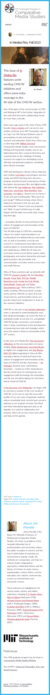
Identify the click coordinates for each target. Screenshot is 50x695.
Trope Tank (16, 278)
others (20, 194)
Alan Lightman (38, 188)
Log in (6, 684)
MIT (34, 501)
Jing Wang (28, 501)
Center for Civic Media (28, 281)
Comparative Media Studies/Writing (20, 661)
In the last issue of (18, 388)
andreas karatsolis (19, 499)
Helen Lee (8, 191)
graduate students (18, 501)
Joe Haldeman (24, 188)
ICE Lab (25, 278)
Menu (8, 25)
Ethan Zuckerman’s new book (27, 347)
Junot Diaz (18, 191)
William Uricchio (27, 144)
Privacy (25, 686)
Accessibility (27, 684)
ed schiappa (30, 499)
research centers (19, 275)
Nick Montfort (30, 191)
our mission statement (35, 310)
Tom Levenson (25, 504)
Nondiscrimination (11, 686)
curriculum (20, 175)
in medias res (16, 497)
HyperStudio (9, 285)
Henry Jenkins (17, 128)
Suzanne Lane (14, 504)
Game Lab (20, 285)
